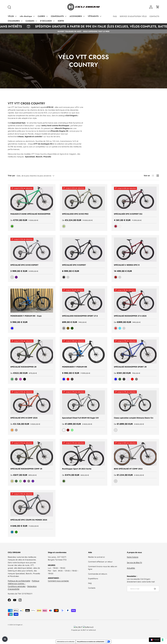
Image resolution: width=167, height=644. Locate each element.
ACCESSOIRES (76, 16)
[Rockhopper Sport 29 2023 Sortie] (83, 453)
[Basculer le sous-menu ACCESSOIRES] (83, 16)
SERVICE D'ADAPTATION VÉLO (133, 16)
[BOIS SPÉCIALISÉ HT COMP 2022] (135, 453)
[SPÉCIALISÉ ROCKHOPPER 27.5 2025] (135, 301)
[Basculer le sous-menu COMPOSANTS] (65, 16)
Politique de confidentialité (19, 581)
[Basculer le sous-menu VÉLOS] (15, 16)
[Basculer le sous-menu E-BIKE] (33, 16)
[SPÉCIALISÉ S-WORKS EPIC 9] (135, 250)
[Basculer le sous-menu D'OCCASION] (53, 20)
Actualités (131, 568)
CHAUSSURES (14, 21)
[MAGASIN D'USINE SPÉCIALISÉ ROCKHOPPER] (31, 199)
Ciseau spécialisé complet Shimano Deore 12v (133, 418)
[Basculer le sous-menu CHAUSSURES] (21, 20)
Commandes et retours (97, 574)
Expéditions (93, 578)
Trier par (11, 175)
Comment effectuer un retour (100, 562)
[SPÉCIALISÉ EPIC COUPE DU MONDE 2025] (31, 504)
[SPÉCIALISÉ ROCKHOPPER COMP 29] (31, 453)
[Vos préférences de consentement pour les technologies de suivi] (162, 639)
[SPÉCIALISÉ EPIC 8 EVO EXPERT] (31, 250)
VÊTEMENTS (93, 16)
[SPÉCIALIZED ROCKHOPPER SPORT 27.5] (83, 301)
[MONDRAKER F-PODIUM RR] (83, 351)
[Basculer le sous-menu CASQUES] (36, 20)
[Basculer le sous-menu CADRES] (46, 16)
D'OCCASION (46, 21)
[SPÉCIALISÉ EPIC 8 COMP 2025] (31, 402)
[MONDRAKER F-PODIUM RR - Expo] (31, 301)
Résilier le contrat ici (96, 557)
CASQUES (30, 21)
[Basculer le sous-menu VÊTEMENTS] (100, 16)
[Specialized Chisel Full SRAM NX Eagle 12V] (83, 402)
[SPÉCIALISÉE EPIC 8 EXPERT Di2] (135, 199)
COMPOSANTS (57, 16)
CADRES (41, 16)
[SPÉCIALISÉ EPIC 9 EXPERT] (83, 250)
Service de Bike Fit (134, 562)
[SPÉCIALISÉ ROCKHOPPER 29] (31, 351)
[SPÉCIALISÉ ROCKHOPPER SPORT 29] (135, 351)
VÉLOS (11, 16)
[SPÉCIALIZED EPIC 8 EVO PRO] (83, 199)
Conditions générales (16, 586)
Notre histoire (132, 557)
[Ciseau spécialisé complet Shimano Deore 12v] (135, 402)
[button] (157, 7)
